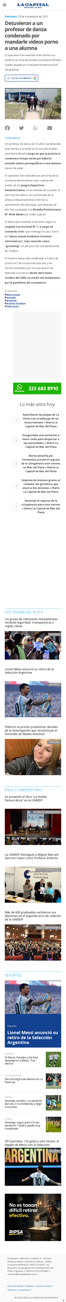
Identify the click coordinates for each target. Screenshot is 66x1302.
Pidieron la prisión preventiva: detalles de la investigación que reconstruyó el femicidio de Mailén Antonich (31, 730)
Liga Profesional (13, 1075)
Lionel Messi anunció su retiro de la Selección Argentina (29, 671)
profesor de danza (16, 303)
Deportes (54, 1151)
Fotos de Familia (15, 1286)
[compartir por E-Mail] (54, 128)
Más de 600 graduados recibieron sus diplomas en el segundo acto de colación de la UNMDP (33, 915)
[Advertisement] (33, 344)
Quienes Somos (44, 1286)
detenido (11, 297)
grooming (11, 300)
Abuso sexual (13, 294)
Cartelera (29, 1286)
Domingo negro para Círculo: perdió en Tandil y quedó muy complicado (22, 1125)
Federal (8, 1097)
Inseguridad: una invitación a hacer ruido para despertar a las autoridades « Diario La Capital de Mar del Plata (37, 441)
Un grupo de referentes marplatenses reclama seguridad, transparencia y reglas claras (31, 622)
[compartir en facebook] (12, 128)
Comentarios (12, 138)
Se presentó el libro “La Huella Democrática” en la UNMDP (25, 798)
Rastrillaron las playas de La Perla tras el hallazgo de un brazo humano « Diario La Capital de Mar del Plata (37, 420)
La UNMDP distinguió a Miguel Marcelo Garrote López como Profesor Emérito (32, 856)
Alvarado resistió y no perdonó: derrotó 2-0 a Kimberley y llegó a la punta (23, 1104)
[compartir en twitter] (26, 128)
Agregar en (22, 77)
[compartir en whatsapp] (40, 128)
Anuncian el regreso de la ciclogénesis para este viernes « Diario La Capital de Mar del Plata (37, 506)
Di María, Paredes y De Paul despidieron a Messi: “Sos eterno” (21, 1060)
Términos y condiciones (19, 1289)
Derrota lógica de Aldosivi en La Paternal (24, 1080)
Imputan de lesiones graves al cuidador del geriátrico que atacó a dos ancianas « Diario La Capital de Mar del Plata (37, 486)
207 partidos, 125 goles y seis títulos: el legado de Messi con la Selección (32, 1143)
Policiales (11, 16)
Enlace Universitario (48, 812)
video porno (13, 306)
